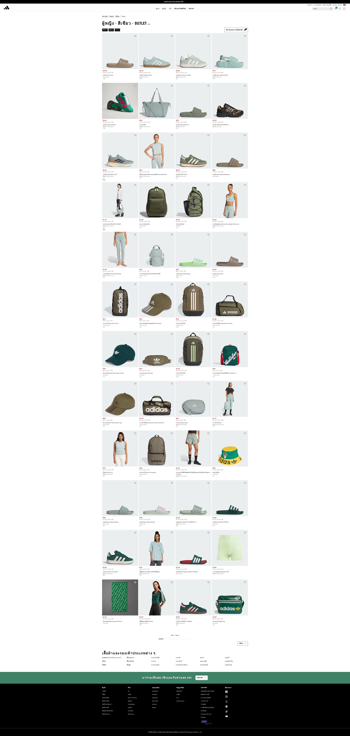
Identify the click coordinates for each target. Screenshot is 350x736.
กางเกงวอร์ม (155, 665)
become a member (337, 5)
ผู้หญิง (164, 8)
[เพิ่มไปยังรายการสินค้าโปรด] (135, 36)
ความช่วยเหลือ (317, 5)
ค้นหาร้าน (310, 5)
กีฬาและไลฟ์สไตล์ (180, 8)
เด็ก (170, 8)
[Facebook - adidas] (236, 692)
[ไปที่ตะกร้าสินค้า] (344, 9)
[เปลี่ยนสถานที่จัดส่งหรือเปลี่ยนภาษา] (344, 5)
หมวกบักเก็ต (204, 665)
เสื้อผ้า (104, 661)
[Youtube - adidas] (236, 716)
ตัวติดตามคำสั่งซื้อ (326, 5)
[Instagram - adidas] (236, 696)
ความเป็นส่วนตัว (160, 732)
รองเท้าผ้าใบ (229, 661)
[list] (163, 29)
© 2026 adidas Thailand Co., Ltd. (193, 732)
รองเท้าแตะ (228, 665)
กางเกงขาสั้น (155, 657)
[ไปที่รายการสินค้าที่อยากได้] (340, 9)
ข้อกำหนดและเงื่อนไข (172, 732)
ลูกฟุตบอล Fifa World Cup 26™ (111, 657)
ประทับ (181, 732)
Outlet (191, 8)
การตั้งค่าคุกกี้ (151, 732)
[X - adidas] (236, 701)
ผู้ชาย (157, 8)
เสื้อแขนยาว (130, 657)
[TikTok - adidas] (236, 711)
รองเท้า (227, 657)
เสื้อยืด (104, 665)
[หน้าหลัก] (6, 8)
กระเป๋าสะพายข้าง (181, 665)
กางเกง (153, 661)
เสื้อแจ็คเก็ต (130, 661)
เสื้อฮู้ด (129, 665)
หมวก (202, 657)
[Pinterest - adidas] (236, 706)
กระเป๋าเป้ (179, 661)
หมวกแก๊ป (203, 661)
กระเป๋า (178, 657)
